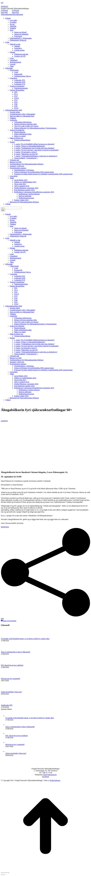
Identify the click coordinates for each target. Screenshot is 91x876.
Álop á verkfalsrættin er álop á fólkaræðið (15, 652)
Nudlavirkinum (55, 780)
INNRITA (4, 6)
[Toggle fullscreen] (6, 872)
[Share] (4, 872)
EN (2, 3)
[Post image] (7, 637)
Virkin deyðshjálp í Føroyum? (11, 692)
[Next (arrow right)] (4, 874)
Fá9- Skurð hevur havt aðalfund (12, 665)
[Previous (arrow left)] (2, 874)
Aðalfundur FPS (6, 705)
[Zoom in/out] (8, 872)
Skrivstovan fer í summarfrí (10, 679)
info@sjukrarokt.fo (50, 775)
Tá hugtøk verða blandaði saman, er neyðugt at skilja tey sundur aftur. (25, 639)
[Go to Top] (45, 870)
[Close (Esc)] (2, 872)
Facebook (45, 777)
